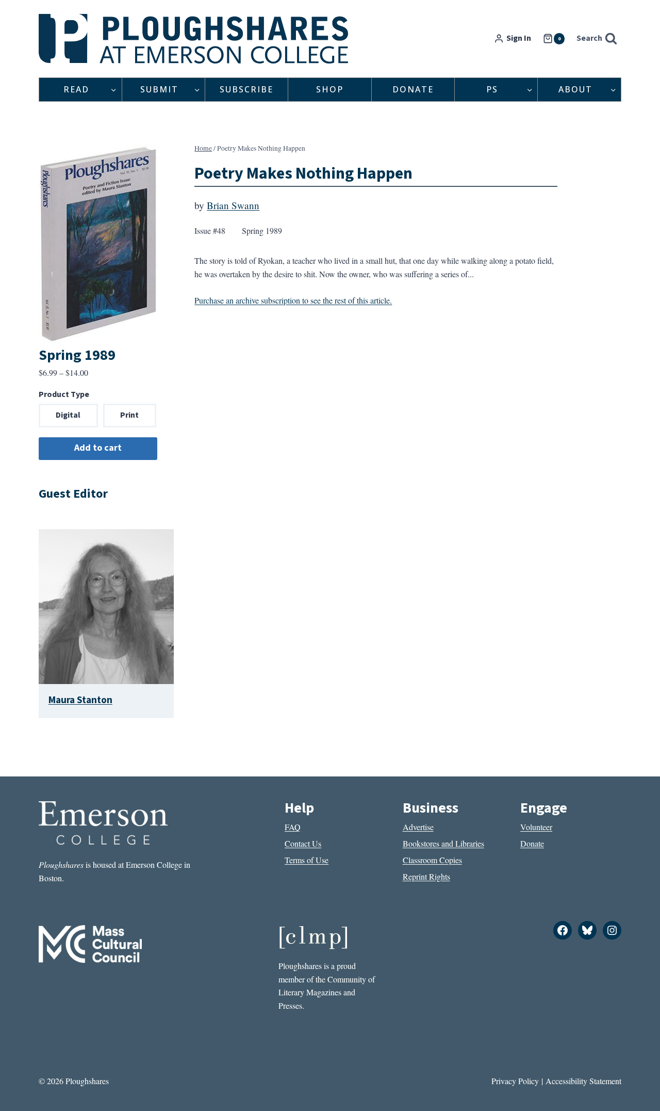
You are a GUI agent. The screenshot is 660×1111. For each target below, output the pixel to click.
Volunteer (536, 826)
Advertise (418, 826)
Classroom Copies (432, 859)
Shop (329, 89)
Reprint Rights (426, 876)
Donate (413, 89)
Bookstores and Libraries (443, 843)
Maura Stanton (80, 700)
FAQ (293, 826)
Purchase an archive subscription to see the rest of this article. (293, 300)
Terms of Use (306, 859)
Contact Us (303, 843)
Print (129, 415)
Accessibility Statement (583, 1080)
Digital (68, 415)
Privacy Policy (515, 1080)
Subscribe (246, 89)
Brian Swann (233, 205)
